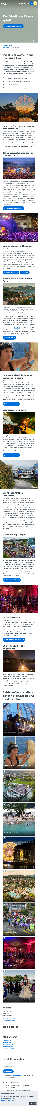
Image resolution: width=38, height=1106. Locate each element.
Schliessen (33, 1103)
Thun (35, 120)
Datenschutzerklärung (18, 1075)
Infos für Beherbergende (9, 1048)
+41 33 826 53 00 (10, 1018)
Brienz (35, 369)
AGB (12, 1044)
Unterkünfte (6, 1044)
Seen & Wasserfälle (6, 47)
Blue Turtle (17, 328)
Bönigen (35, 487)
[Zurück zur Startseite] (4, 3)
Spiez (35, 40)
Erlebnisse (10, 45)
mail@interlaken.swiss (9, 1020)
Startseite (5, 45)
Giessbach (35, 611)
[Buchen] (35, 3)
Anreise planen (7, 1042)
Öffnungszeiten (7, 1040)
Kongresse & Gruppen (9, 1046)
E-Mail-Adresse (10, 1063)
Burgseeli (32, 670)
